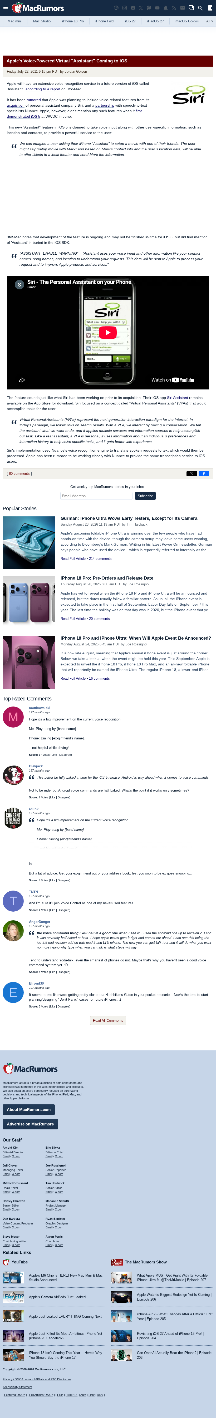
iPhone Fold (104, 21)
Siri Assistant (177, 398)
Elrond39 (36, 983)
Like (54, 754)
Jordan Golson (76, 71)
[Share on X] (191, 473)
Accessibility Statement (17, 1387)
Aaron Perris (54, 1236)
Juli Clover (10, 1165)
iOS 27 (130, 21)
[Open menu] (6, 8)
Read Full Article (73, 559)
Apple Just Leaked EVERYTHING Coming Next (65, 1316)
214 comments (100, 559)
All (209, 21)
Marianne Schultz (58, 1201)
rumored (34, 100)
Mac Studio (42, 21)
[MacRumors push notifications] (165, 8)
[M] (13, 726)
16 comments (99, 678)
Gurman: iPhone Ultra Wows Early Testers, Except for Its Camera (129, 518)
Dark (100, 1394)
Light (92, 1394)
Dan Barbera (11, 1218)
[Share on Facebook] (204, 473)
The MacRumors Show (146, 1262)
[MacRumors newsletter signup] (182, 8)
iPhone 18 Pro (73, 21)
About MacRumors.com (29, 1109)
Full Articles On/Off (41, 1394)
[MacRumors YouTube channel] (157, 8)
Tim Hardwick (137, 524)
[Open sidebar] (210, 8)
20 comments (99, 619)
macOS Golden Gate (191, 21)
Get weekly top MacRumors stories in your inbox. (108, 487)
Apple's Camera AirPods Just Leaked (57, 1297)
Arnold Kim (10, 1147)
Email (6, 1156)
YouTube (20, 1262)
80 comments (19, 474)
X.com (16, 1156)
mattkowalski (39, 708)
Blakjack (36, 766)
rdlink (33, 809)
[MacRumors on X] (141, 8)
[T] (13, 910)
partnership (104, 105)
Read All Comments (108, 1020)
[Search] (202, 8)
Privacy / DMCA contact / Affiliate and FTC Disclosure (37, 1379)
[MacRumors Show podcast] (116, 8)
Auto (83, 1394)
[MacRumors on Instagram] (124, 8)
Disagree (65, 754)
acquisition (15, 105)
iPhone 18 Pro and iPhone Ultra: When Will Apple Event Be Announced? (136, 638)
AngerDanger (39, 922)
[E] (13, 1002)
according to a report (43, 89)
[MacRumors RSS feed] (174, 8)
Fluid (60, 1394)
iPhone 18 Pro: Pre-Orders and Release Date (107, 578)
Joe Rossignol (138, 584)
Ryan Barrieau (55, 1218)
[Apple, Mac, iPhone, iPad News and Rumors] (38, 14)
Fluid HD (71, 1394)
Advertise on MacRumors (30, 1124)
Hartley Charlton (14, 1201)
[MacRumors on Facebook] (133, 8)
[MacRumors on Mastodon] (148, 8)
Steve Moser (11, 1236)
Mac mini (15, 21)
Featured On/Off (14, 1394)
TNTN (33, 892)
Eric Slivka (53, 1147)
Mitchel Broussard (15, 1183)
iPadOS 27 (155, 21)
